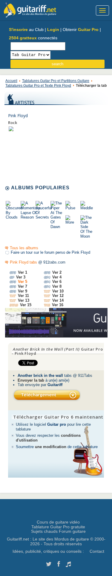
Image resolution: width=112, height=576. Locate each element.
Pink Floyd (18, 115)
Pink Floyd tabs (23, 262)
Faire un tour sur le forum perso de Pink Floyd (50, 252)
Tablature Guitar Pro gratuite (58, 526)
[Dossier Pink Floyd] (11, 128)
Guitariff (54, 385)
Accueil (11, 81)
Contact (97, 551)
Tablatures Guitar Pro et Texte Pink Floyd (38, 85)
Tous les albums (24, 248)
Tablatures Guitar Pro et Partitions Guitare (55, 81)
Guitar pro (56, 424)
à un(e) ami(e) (43, 380)
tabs (45, 375)
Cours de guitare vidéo (58, 522)
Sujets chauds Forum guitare (58, 531)
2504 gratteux (23, 37)
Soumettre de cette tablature (57, 447)
